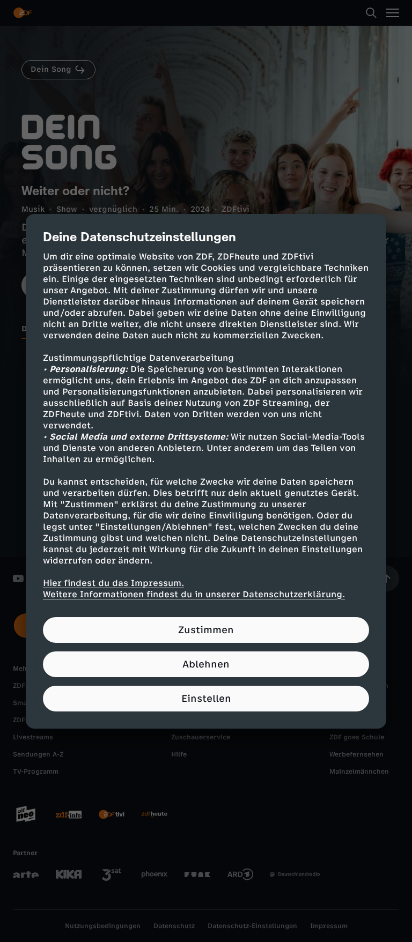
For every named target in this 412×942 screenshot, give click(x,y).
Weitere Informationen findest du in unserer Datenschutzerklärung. (194, 594)
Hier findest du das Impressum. (113, 583)
